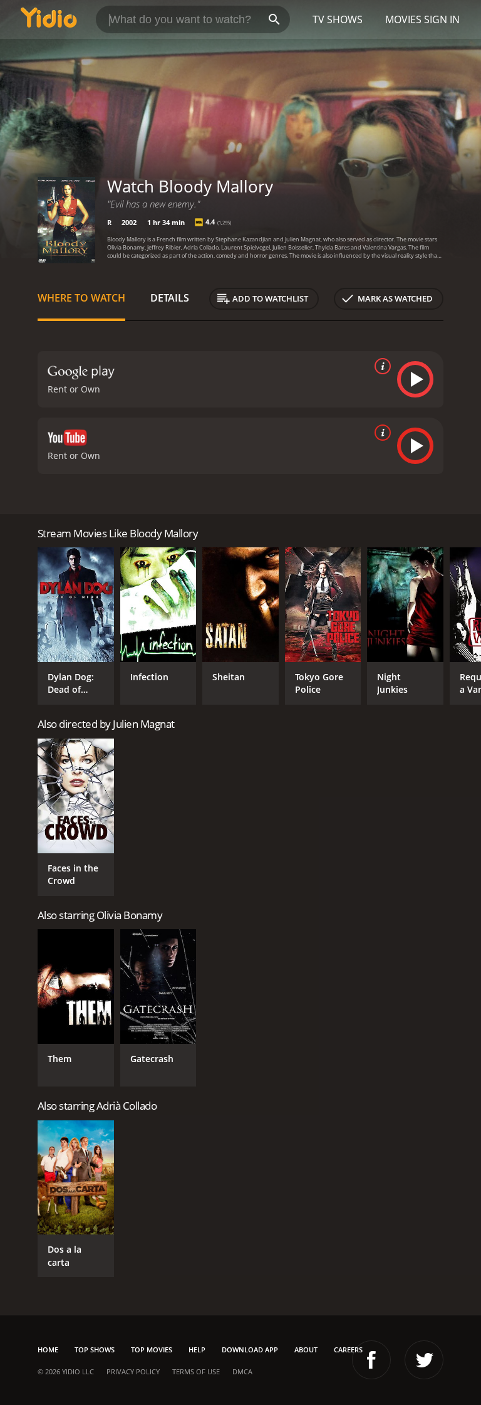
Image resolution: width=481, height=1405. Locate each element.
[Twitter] (424, 1359)
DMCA (242, 1371)
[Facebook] (371, 1359)
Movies (403, 19)
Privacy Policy (133, 1371)
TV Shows (338, 19)
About (306, 1349)
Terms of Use (196, 1371)
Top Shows (95, 1349)
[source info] (380, 366)
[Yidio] (48, 19)
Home (48, 1349)
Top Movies (151, 1349)
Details (169, 298)
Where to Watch (81, 298)
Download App (250, 1349)
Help (197, 1349)
